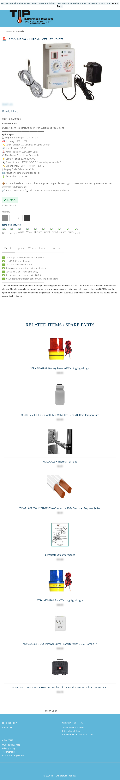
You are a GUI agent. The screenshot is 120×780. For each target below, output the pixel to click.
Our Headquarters (11, 744)
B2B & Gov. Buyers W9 (13, 755)
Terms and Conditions (73, 727)
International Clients (72, 731)
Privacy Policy (8, 748)
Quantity (6, 212)
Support (57, 248)
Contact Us (7, 727)
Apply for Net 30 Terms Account (77, 734)
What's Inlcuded (37, 248)
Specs (20, 248)
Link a (50, 770)
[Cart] (115, 15)
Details (8, 248)
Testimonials (8, 751)
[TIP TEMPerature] (31, 17)
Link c (67, 770)
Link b (59, 770)
